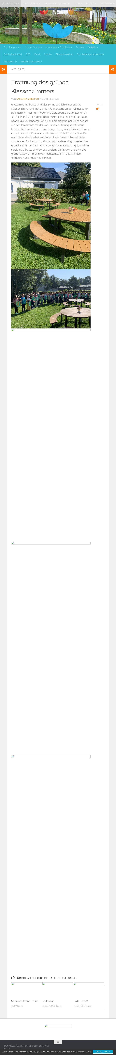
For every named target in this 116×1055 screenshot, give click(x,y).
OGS (28, 54)
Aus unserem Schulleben (57, 3)
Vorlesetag (48, 1001)
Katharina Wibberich (27, 99)
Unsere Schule (30, 3)
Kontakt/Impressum (31, 61)
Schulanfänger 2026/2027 (90, 54)
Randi (37, 54)
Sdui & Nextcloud (13, 54)
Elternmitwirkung (64, 54)
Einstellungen (103, 1052)
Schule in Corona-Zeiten (24, 1001)
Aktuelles (17, 69)
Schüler (48, 54)
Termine (78, 3)
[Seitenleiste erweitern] (3, 69)
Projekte (90, 3)
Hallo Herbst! (81, 1001)
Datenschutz (10, 61)
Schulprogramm (10, 3)
